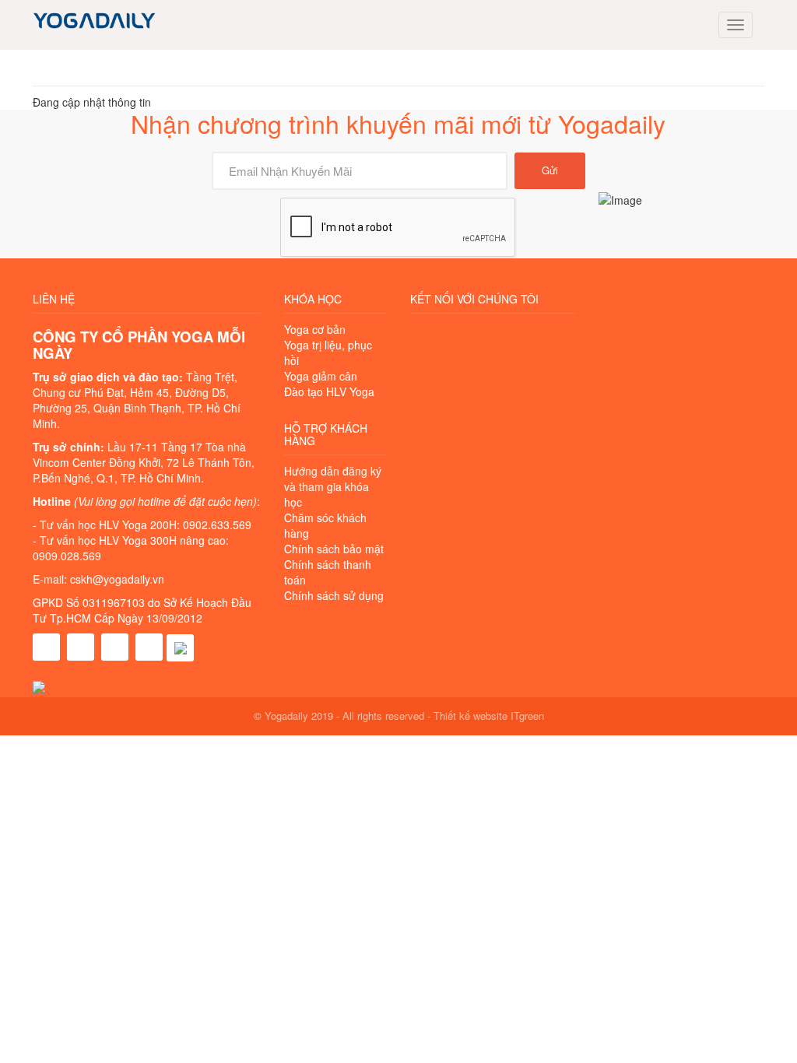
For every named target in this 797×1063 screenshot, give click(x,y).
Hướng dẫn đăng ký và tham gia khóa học (332, 486)
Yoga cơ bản (315, 329)
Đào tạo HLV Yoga (329, 391)
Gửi (550, 170)
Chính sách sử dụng (334, 595)
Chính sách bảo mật (334, 548)
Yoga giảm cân (320, 376)
